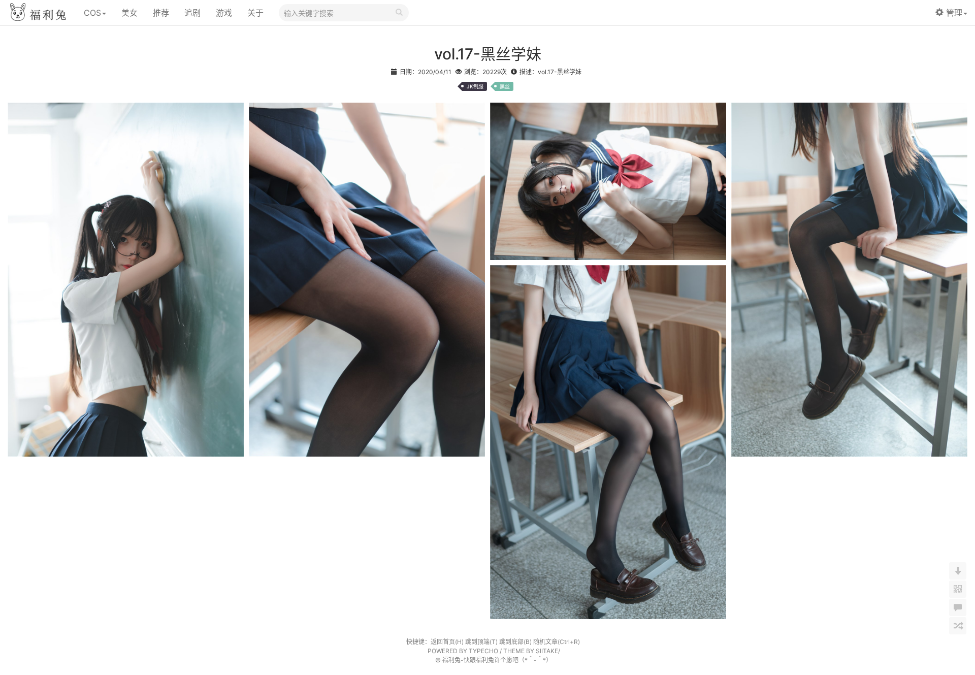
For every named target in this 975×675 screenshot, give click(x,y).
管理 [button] (954, 13)
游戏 (224, 13)
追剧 (192, 13)
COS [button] (92, 13)
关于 (255, 13)
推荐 (161, 13)
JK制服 (475, 86)
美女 (129, 13)
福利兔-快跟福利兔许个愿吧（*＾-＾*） (497, 660)
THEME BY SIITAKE (530, 651)
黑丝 (505, 86)
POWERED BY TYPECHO (463, 651)
